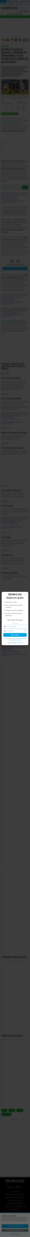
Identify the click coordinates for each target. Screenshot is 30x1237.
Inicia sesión (20, 642)
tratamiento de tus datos (15, 640)
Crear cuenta (15, 635)
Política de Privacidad (21, 638)
